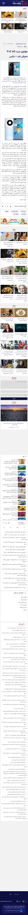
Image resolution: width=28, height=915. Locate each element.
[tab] (18, 427)
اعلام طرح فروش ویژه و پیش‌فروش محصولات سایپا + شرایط (20, 20)
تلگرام (20, 901)
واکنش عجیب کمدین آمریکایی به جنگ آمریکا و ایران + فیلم (13, 787)
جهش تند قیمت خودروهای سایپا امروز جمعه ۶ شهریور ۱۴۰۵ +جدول (9, 497)
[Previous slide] (2, 413)
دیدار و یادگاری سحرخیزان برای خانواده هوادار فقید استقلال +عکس (11, 474)
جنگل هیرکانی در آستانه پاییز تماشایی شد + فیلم (11, 468)
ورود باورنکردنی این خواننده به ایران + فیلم (20, 31)
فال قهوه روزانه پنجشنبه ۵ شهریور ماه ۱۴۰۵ (7, 319)
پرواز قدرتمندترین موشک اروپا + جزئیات (17, 646)
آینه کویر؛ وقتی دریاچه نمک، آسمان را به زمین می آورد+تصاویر (13, 424)
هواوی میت (16, 214)
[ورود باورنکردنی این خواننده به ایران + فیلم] (20, 26)
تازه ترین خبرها (23, 607)
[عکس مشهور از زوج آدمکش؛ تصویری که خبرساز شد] (7, 26)
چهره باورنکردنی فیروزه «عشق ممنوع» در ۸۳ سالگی (14, 547)
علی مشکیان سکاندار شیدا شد (19, 709)
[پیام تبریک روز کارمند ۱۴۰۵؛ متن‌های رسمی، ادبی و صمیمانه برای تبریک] (7, 345)
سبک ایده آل (24, 600)
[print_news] (10, 206)
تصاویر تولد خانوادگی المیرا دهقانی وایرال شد (15, 532)
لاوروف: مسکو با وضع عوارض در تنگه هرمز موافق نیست (14, 689)
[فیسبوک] (8, 206)
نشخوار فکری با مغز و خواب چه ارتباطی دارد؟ (16, 769)
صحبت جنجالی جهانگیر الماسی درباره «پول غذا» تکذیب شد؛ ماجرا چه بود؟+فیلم (21, 298)
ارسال (14, 399)
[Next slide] (25, 413)
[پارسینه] (19, 3)
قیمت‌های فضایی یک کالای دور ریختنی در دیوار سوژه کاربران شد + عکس (10, 462)
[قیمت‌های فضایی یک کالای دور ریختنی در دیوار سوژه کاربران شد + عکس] (22, 461)
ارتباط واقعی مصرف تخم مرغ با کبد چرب (17, 762)
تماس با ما (16, 894)
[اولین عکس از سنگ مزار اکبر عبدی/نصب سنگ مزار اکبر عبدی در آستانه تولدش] (7, 363)
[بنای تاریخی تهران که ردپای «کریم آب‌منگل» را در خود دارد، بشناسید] (7, 270)
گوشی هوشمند (15, 211)
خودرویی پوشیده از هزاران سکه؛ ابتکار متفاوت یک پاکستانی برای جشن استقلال (21, 279)
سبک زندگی (23, 211)
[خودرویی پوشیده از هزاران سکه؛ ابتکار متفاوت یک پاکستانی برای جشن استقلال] (20, 270)
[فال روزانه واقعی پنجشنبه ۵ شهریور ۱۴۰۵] (20, 327)
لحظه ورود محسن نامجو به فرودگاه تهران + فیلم (9, 514)
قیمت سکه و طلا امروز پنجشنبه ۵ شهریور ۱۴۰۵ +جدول (8, 297)
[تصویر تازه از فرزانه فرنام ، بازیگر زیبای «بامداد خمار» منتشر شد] (20, 363)
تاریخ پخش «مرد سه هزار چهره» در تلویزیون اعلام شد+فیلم (10, 485)
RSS (10, 894)
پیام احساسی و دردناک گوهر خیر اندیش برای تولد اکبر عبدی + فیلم (7, 336)
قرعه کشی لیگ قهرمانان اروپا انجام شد (17, 801)
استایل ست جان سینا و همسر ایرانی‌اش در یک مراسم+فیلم (14, 673)
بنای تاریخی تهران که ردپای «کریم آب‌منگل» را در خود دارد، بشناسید (7, 278)
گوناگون (24, 8)
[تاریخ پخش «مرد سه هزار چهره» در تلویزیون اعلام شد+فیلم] (22, 485)
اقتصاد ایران (24, 597)
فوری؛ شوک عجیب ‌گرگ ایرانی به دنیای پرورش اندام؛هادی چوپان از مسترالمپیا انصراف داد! (21, 353)
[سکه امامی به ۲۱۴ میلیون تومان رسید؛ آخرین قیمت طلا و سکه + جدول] (7, 15)
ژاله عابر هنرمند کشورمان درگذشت (21, 243)
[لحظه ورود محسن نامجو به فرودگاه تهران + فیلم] (22, 514)
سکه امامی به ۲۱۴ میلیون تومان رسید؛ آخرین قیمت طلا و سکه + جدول (7, 20)
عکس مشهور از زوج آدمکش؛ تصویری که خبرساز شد (7, 31)
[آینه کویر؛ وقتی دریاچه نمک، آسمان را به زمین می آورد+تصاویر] (14, 413)
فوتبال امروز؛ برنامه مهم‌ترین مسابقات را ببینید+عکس (15, 682)
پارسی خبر (24, 214)
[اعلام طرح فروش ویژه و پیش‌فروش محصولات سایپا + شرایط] (20, 15)
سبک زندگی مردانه (23, 602)
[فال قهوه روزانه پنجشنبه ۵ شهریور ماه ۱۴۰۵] (7, 312)
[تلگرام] (5, 206)
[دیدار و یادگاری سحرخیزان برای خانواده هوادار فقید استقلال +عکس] (22, 473)
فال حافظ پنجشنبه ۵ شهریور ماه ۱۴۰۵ (22, 319)
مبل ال (25, 610)
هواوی (24, 97)
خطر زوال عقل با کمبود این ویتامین (18, 760)
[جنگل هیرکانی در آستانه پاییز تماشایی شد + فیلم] (22, 467)
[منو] (3, 3)
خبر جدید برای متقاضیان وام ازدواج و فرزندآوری (14, 587)
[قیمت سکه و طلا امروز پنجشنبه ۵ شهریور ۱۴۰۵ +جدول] (7, 289)
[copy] (25, 206)
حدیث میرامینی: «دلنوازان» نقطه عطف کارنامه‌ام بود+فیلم (14, 711)
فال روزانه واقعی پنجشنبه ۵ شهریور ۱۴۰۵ (21, 335)
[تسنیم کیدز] (14, 222)
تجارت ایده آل (23, 605)
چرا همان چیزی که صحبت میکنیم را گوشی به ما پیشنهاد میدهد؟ (10, 479)
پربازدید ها (21, 523)
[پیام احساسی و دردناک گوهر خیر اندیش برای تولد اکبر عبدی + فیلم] (7, 327)
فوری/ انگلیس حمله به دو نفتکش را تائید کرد (10, 503)
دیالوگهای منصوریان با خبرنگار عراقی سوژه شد (15, 549)
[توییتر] (2, 206)
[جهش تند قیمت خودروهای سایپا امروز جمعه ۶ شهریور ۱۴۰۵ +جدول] (22, 496)
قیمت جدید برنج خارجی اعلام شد (19, 637)
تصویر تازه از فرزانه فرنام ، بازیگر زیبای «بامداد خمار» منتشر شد (21, 371)
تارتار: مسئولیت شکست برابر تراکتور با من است (16, 628)
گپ (25, 901)
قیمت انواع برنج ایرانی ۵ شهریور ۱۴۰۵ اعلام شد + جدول (14, 778)
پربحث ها (5, 523)
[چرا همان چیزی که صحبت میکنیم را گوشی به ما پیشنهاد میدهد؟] (22, 479)
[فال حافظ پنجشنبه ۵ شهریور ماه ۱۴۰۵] (20, 312)
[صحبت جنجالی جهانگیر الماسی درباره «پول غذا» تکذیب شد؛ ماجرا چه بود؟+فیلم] (20, 289)
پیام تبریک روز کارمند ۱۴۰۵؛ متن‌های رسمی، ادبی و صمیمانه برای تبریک (7, 353)
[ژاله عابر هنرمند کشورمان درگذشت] (20, 236)
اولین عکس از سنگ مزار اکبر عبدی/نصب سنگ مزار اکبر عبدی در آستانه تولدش (7, 371)
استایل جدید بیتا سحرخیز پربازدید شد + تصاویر (14, 535)
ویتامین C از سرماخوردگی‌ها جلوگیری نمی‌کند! (16, 757)
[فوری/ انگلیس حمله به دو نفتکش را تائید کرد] (22, 502)
